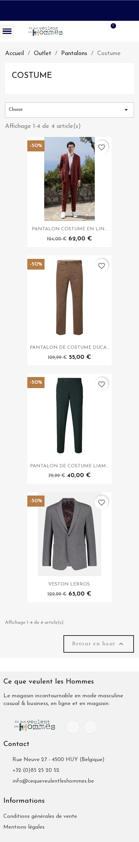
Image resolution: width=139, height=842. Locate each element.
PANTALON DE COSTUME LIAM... (69, 466)
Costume (32, 76)
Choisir (69, 110)
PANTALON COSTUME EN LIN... (70, 229)
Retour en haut (99, 644)
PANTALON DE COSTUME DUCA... (70, 347)
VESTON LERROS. (69, 584)
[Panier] (110, 31)
